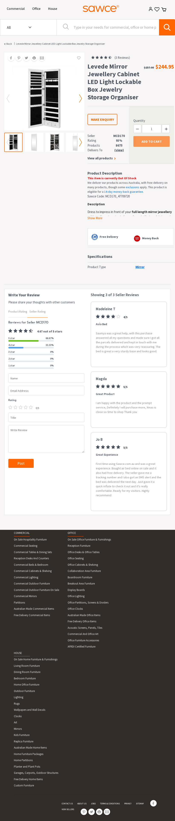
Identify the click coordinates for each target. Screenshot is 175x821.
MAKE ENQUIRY (102, 119)
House (53, 8)
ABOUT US (81, 803)
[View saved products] (156, 11)
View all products (100, 158)
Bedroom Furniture (25, 678)
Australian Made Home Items (30, 747)
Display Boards (76, 590)
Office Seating (76, 558)
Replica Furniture (23, 741)
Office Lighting (76, 596)
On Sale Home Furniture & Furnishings (35, 659)
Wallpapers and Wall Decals (29, 710)
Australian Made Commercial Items (34, 609)
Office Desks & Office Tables (83, 552)
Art (15, 722)
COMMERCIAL (22, 533)
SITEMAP (140, 803)
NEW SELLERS (68, 809)
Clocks (18, 716)
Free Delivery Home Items (28, 779)
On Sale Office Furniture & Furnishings (89, 539)
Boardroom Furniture (80, 577)
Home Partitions (23, 760)
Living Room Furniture (27, 666)
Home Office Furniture (26, 684)
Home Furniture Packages (28, 754)
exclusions (132, 187)
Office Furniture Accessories (83, 640)
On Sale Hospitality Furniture (30, 539)
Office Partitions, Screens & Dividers (88, 602)
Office (37, 8)
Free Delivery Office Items (82, 621)
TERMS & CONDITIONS (110, 803)
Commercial (16, 8)
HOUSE (18, 653)
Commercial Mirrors (25, 596)
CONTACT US (67, 803)
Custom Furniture (24, 785)
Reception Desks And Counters (31, 558)
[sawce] (101, 8)
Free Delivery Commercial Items (32, 615)
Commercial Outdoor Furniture (32, 583)
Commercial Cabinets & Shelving (33, 571)
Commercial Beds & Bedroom (31, 565)
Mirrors (18, 729)
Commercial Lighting (26, 577)
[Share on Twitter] (25, 58)
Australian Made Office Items (84, 615)
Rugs (17, 703)
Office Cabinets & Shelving (83, 565)
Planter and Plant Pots (27, 766)
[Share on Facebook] (9, 58)
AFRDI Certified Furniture (81, 646)
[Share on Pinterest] (17, 58)
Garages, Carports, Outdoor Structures (36, 773)
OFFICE (72, 533)
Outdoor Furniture (24, 691)
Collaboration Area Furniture (84, 571)
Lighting (18, 697)
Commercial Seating (25, 546)
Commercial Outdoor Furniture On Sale (36, 590)
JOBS (93, 803)
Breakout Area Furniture (81, 583)
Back (9, 43)
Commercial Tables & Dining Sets (33, 552)
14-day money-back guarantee (123, 192)
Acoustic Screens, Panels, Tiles (85, 628)
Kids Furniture (21, 735)
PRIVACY (127, 803)
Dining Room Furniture (27, 672)
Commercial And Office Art (83, 634)
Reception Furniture (79, 546)
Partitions (19, 602)
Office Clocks (75, 609)
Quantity (139, 121)
